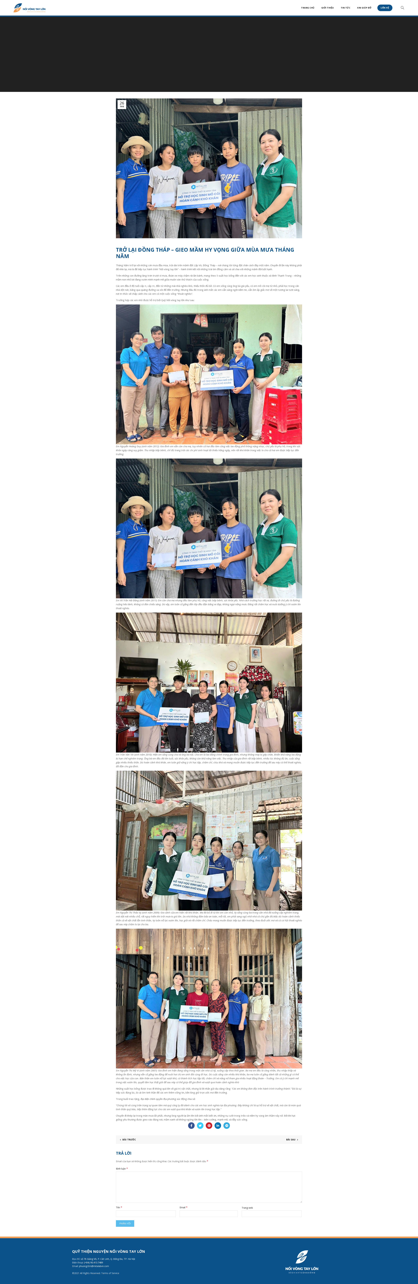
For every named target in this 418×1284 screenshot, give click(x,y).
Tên (119, 1207)
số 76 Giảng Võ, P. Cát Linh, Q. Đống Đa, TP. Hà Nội (108, 1258)
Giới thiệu (327, 7)
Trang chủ (307, 7)
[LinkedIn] (218, 1125)
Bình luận (122, 1168)
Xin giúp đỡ (364, 7)
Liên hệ (385, 7)
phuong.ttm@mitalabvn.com (94, 1266)
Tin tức (345, 7)
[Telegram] (226, 1125)
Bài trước (129, 1139)
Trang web (247, 1207)
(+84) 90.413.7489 (93, 1262)
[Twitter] (200, 1125)
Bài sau (291, 1139)
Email (183, 1207)
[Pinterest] (209, 1125)
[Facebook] (191, 1125)
